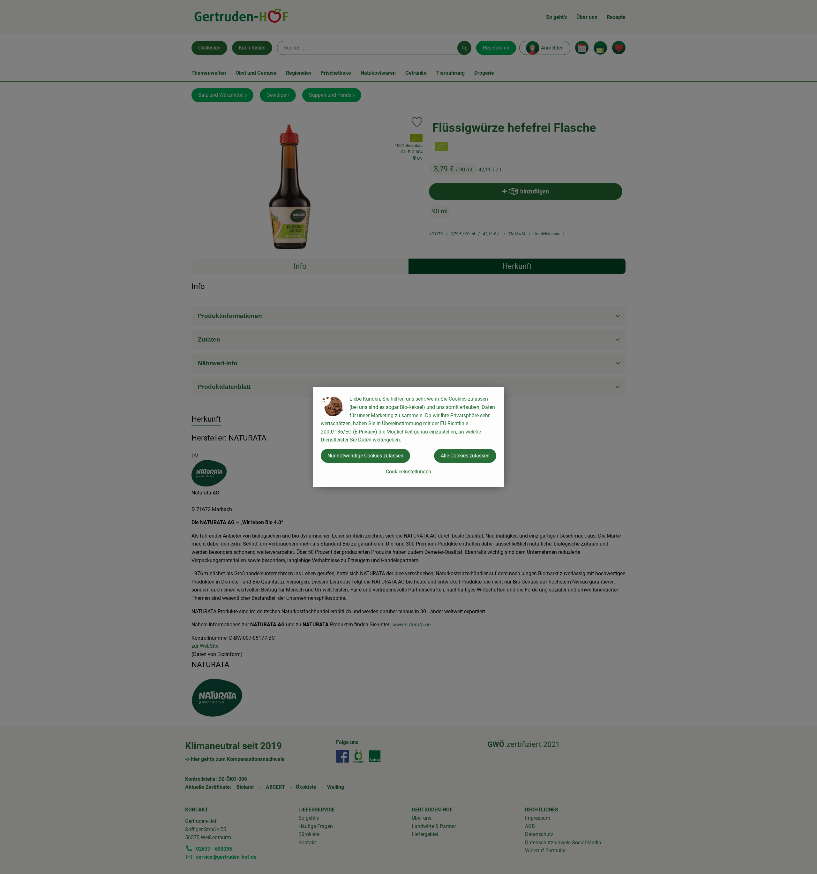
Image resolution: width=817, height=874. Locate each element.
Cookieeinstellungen (408, 472)
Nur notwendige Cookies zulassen (365, 456)
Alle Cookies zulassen (465, 456)
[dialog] (408, 437)
